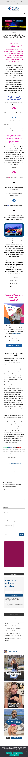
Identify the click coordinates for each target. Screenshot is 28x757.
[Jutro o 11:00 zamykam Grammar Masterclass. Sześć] (14, 695)
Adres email (5, 507)
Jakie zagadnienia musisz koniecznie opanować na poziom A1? (14, 477)
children (14, 449)
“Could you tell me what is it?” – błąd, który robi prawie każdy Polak (12, 624)
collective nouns (19, 449)
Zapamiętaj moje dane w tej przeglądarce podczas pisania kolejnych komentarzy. (12, 520)
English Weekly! (17, 333)
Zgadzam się (9, 753)
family (8, 451)
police (14, 453)
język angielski (16, 451)
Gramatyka (14, 32)
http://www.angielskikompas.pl (14, 463)
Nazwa (4, 502)
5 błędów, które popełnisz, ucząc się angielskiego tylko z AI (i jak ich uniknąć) (13, 634)
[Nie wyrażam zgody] (26, 751)
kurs (13, 333)
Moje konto (10, 3)
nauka (21, 451)
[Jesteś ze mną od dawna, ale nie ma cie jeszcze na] (14, 668)
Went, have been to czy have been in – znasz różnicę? (14, 472)
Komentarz (6, 489)
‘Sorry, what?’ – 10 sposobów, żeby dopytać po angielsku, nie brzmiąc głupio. (14, 620)
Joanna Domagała (12, 457)
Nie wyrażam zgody (18, 753)
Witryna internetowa (7, 513)
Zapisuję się (14, 595)
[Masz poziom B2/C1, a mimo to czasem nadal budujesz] (14, 722)
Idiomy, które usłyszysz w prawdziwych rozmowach (13, 639)
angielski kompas (9, 449)
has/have (11, 451)
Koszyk (14, 3)
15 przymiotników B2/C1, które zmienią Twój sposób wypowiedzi (13, 629)
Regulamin (19, 3)
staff (17, 453)
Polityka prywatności (14, 755)
